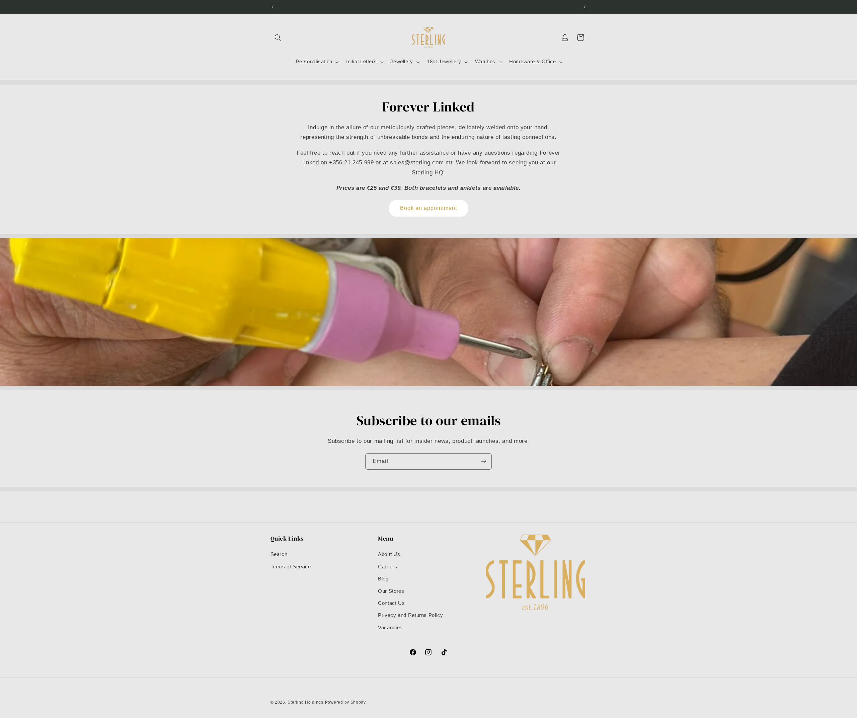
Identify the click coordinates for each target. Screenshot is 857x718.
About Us (389, 554)
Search (279, 554)
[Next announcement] (584, 6)
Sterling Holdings (305, 702)
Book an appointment (428, 208)
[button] (278, 37)
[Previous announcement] (272, 6)
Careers (387, 566)
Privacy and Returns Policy (410, 615)
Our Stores (391, 591)
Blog (383, 578)
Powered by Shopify (345, 702)
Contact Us (391, 603)
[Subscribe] (483, 461)
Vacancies (390, 627)
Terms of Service (290, 566)
